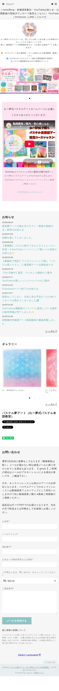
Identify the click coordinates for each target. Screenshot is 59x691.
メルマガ (41, 17)
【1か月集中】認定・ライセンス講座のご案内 (27, 272)
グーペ (30, 673)
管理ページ (39, 673)
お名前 (6, 521)
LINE (31, 17)
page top (51, 662)
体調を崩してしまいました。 (18, 237)
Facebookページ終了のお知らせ (20, 288)
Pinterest (20, 17)
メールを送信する (17, 620)
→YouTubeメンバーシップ (29, 191)
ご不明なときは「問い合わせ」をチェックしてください (29, 574)
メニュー (9, 4)
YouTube (53, 13)
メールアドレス (10, 534)
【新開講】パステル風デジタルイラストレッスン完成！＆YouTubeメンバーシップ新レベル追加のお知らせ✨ (29, 249)
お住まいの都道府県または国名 (17, 559)
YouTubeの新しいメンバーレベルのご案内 (26, 280)
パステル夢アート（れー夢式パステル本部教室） (30, 667)
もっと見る (50, 331)
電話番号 (7, 547)
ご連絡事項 (8, 588)
